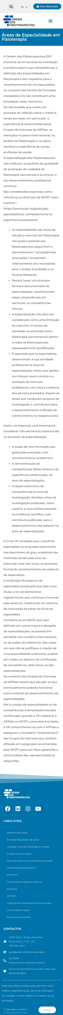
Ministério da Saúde (17, 832)
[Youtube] (38, 809)
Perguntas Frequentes (19, 917)
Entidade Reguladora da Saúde (23, 839)
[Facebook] (8, 809)
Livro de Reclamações (18, 910)
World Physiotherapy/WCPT (21, 868)
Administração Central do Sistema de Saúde (29, 860)
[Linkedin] (18, 809)
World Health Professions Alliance (24, 882)
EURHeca (12, 889)
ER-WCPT (12, 875)
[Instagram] (28, 809)
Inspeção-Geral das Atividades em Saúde (28, 846)
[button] (11, 7)
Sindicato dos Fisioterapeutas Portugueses (29, 903)
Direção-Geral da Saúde (19, 853)
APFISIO (11, 896)
